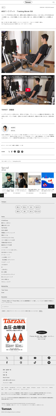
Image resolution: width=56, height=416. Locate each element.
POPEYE (51, 387)
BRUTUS (6, 387)
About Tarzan (6, 377)
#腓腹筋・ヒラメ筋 (19, 145)
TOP (2, 161)
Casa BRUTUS (12, 387)
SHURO (10, 389)
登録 (51, 306)
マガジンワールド (16, 389)
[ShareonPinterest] (22, 152)
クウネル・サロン (44, 387)
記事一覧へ (13, 130)
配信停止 (40, 311)
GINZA (24, 387)
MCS (2, 389)
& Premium (33, 387)
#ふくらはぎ (8, 145)
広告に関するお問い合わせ (9, 380)
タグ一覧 (5, 372)
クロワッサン (19, 387)
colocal (38, 387)
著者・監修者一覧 (7, 369)
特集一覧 (5, 375)
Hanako (28, 387)
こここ (6, 389)
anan (2, 387)
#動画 (13, 145)
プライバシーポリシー (25, 389)
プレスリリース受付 (7, 382)
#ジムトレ (3, 145)
